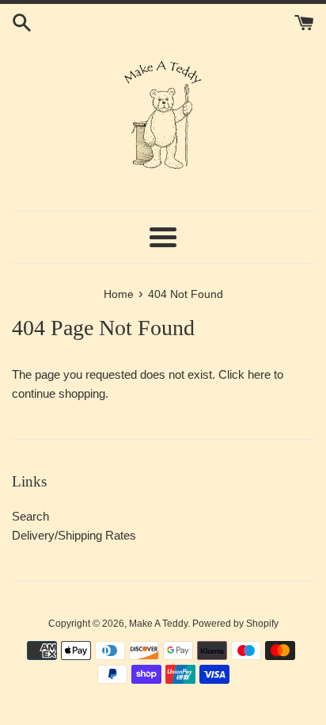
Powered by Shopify (235, 623)
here (259, 374)
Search (30, 516)
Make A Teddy (158, 623)
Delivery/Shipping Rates (74, 535)
